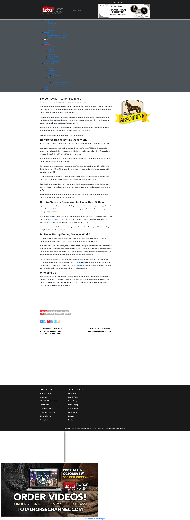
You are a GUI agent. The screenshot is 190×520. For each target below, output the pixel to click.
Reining (70, 420)
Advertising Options (46, 408)
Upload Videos (44, 405)
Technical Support (46, 393)
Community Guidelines (47, 412)
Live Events (109, 428)
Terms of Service (45, 416)
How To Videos (73, 397)
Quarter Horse (73, 408)
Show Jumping (73, 405)
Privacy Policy (44, 420)
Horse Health (72, 393)
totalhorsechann (46, 102)
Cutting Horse (72, 412)
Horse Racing (74, 102)
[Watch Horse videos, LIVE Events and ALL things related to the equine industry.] (52, 11)
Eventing (71, 416)
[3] (132, 112)
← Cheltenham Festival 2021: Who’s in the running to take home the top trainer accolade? (51, 331)
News (84, 102)
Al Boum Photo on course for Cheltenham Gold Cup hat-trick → (99, 331)
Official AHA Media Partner (48, 401)
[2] (124, 10)
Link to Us (43, 397)
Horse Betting (49, 313)
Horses (80, 102)
